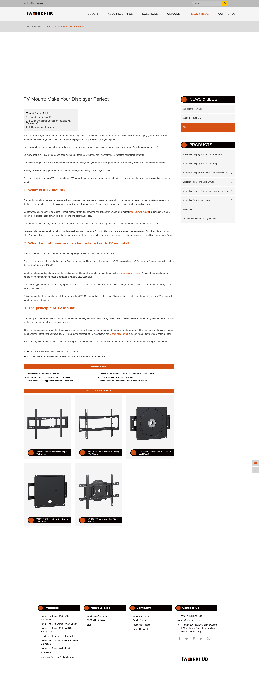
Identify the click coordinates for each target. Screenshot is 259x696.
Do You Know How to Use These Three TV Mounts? (56, 351)
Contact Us (226, 13)
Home (26, 26)
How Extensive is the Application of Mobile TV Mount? (50, 381)
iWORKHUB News (192, 118)
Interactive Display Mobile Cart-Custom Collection (206, 191)
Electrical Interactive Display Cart (198, 182)
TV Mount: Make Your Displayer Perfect (71, 26)
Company (143, 607)
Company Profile (141, 616)
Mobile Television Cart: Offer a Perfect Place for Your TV (123, 381)
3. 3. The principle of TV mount (41, 127)
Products (91, 13)
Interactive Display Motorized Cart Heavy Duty (205, 173)
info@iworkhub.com (34, 3)
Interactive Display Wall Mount (197, 200)
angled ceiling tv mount (130, 273)
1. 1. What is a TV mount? (38, 117)
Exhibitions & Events (192, 109)
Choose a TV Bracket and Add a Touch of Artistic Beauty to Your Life (129, 374)
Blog (48, 26)
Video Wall (188, 209)
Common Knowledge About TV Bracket (116, 377)
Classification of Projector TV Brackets (43, 374)
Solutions (150, 13)
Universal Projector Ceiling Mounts (199, 218)
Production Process (142, 625)
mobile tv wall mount (139, 212)
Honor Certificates (141, 629)
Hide (46, 113)
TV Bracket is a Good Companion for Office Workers (49, 377)
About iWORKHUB (120, 13)
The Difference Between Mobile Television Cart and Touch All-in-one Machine (68, 356)
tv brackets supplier (119, 334)
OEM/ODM (173, 13)
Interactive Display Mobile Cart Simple (201, 163)
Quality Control (140, 620)
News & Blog (199, 13)
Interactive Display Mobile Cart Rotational (202, 154)
